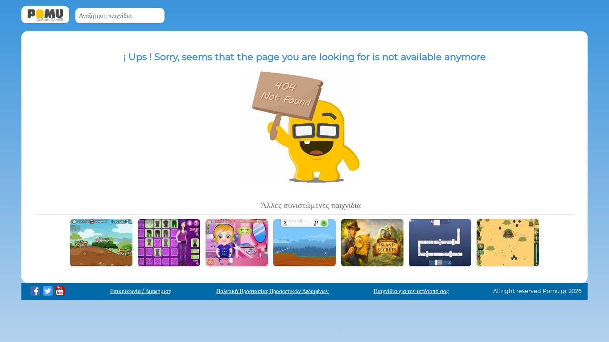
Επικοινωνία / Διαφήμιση (141, 291)
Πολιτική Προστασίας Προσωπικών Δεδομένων (272, 291)
